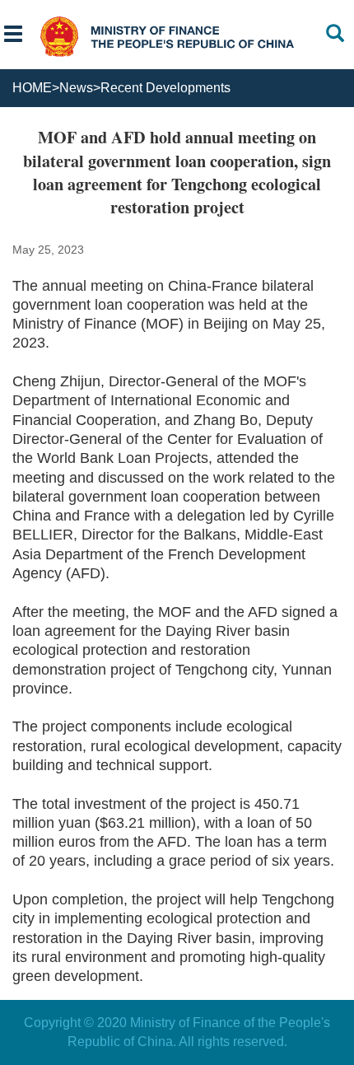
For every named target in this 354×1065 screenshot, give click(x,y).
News (76, 88)
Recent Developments (165, 88)
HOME (32, 88)
